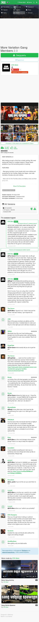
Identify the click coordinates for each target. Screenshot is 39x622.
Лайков (15, 148)
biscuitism (11, 480)
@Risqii (10, 281)
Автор (15, 221)
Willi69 (10, 331)
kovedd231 (11, 448)
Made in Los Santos (6, 616)
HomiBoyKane (12, 541)
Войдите (25, 550)
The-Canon (11, 308)
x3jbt (9, 319)
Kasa (9, 437)
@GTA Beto (11, 310)
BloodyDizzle (12, 407)
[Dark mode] (34, 2)
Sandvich (10, 531)
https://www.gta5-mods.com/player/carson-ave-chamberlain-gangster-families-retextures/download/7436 (22, 369)
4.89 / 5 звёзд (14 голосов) (7, 152)
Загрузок (7, 148)
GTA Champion (12, 515)
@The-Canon (12, 256)
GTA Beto (14, 65)
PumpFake (11, 345)
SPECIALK (11, 419)
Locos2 (10, 490)
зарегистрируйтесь (8, 552)
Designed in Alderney (7, 614)
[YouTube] (12, 67)
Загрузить (20, 55)
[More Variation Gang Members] (19, 113)
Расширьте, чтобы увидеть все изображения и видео (19, 143)
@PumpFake (11, 358)
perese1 (10, 460)
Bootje (10, 377)
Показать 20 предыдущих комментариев (19, 249)
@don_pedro (12, 482)
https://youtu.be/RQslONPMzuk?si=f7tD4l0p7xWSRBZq (20, 472)
